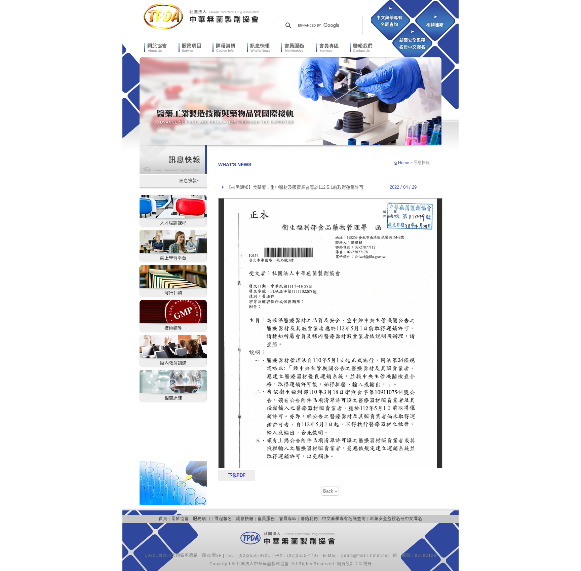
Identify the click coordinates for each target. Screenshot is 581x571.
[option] (290, 101)
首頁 (163, 518)
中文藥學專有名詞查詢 (344, 518)
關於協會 (180, 518)
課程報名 (223, 518)
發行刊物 (173, 292)
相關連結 (173, 397)
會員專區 (288, 518)
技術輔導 (173, 327)
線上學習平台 (173, 257)
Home (404, 162)
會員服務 (266, 518)
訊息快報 (188, 180)
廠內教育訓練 (173, 362)
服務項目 (201, 518)
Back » (330, 491)
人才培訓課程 (173, 222)
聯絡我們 (309, 518)
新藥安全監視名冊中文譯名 (396, 518)
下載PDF (236, 475)
